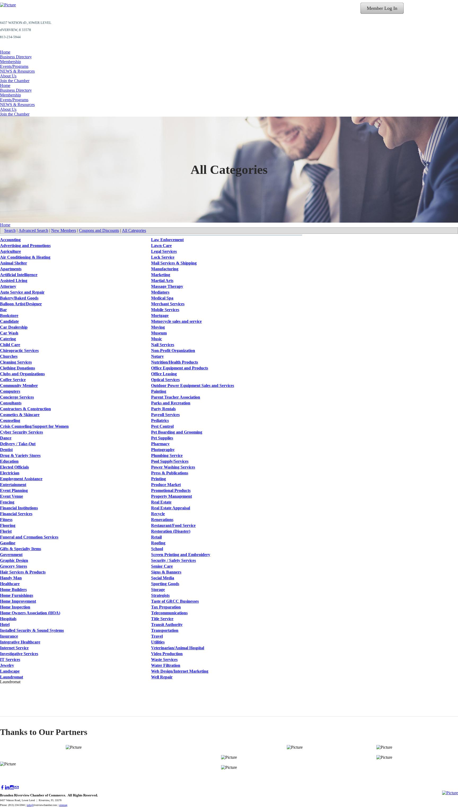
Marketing (160, 274)
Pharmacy (160, 444)
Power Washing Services (173, 467)
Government (11, 554)
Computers (10, 391)
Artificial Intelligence (18, 274)
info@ (30, 805)
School (157, 548)
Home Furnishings (16, 595)
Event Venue (11, 496)
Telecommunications (169, 613)
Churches (8, 356)
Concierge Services (17, 397)
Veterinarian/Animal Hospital (177, 648)
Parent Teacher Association (175, 397)
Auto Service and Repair (22, 292)
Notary (157, 356)
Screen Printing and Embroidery (180, 554)
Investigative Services (19, 653)
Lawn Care (161, 245)
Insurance (9, 636)
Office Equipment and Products (179, 368)
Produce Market (166, 484)
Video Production (167, 653)
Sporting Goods (165, 583)
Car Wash (9, 333)
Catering (8, 339)
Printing (158, 479)
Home (5, 52)
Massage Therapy (167, 286)
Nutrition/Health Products (174, 362)
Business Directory (16, 57)
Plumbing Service (167, 455)
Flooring (7, 525)
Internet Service (14, 648)
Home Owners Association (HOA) (30, 613)
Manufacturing (164, 269)
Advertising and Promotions (25, 245)
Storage (158, 589)
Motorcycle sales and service (176, 321)
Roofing (158, 543)
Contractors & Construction (25, 409)
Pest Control (162, 426)
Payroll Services (165, 414)
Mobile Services (165, 309)
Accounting (10, 239)
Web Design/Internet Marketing (179, 671)
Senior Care (162, 566)
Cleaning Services (16, 362)
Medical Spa (162, 298)
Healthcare (10, 583)
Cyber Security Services (21, 432)
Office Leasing (164, 374)
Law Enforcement (167, 239)
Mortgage (160, 315)
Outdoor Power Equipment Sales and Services (192, 385)
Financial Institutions (19, 508)
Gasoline (7, 543)
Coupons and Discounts (99, 230)
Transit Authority (167, 624)
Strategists (160, 595)
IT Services (10, 659)
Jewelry (7, 665)
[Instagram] (12, 787)
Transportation (164, 630)
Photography (163, 449)
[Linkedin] (7, 787)
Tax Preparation (166, 607)
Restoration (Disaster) (170, 531)
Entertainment (13, 484)
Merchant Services (167, 304)
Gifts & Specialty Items (20, 548)
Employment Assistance (21, 479)
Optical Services (165, 379)
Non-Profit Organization (173, 350)
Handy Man (11, 578)
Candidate (9, 321)
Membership (10, 61)
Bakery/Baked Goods (19, 298)
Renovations (162, 519)
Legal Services (164, 251)
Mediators (160, 292)
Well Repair (162, 677)
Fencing (7, 502)
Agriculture (10, 251)
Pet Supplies (162, 438)
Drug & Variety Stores (20, 455)
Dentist (6, 449)
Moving (158, 327)
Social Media (162, 578)
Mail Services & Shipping (174, 263)
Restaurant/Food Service (173, 525)
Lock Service (162, 257)
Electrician (9, 473)
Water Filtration (165, 665)
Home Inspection (15, 607)
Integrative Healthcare (20, 642)
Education (9, 461)
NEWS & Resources (17, 71)
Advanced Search (33, 230)
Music (156, 339)
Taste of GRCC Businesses (175, 601)
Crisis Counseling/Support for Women (34, 426)
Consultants (10, 403)
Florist (6, 531)
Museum (159, 333)
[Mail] (17, 787)
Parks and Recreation (170, 403)
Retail (156, 537)
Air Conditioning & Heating (25, 257)
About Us (8, 76)
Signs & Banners (166, 572)
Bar (3, 309)
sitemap (63, 805)
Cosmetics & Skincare (19, 414)
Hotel (5, 624)
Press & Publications (169, 473)
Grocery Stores (13, 566)
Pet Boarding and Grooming (176, 432)
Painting (158, 391)
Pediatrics (160, 420)
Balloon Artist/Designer (21, 304)
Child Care (10, 344)
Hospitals (8, 618)
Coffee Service (13, 379)
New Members (63, 230)
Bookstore (9, 315)
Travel (157, 636)
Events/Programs (14, 66)
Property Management (171, 496)
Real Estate (161, 502)
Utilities (158, 642)
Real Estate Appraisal (170, 508)
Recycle (158, 513)
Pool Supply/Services (169, 461)
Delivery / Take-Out (18, 444)
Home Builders (13, 589)
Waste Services (164, 659)
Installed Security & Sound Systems (32, 630)
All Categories (134, 230)
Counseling (10, 420)
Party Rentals (163, 409)
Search (10, 230)
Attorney (8, 286)
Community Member (19, 385)
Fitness (6, 519)
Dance (5, 438)
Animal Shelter (13, 263)
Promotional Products (171, 490)
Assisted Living (13, 280)
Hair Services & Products (23, 572)
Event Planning (14, 490)
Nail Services (162, 344)
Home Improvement (18, 601)
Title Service (162, 618)
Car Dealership (14, 327)
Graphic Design (14, 560)
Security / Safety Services (173, 560)
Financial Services (16, 513)
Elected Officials (14, 467)
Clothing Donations (17, 368)
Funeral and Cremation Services (29, 537)
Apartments (10, 269)
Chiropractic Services (19, 350)
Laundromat (11, 677)
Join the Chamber (14, 80)
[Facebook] (2, 787)
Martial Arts (162, 280)
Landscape (10, 671)
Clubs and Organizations (22, 374)
